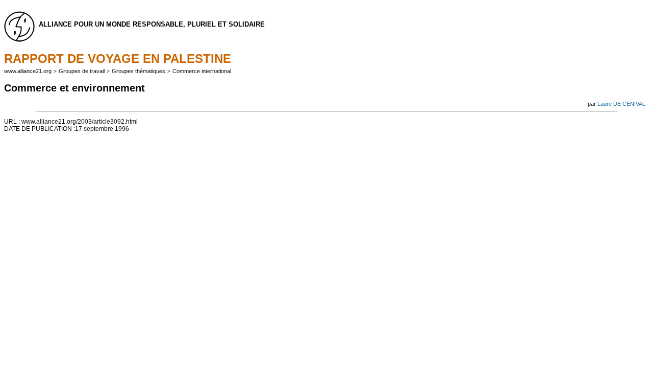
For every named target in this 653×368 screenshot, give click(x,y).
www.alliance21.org (28, 71)
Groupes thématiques (138, 71)
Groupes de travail (82, 71)
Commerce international (201, 71)
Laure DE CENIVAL (621, 104)
